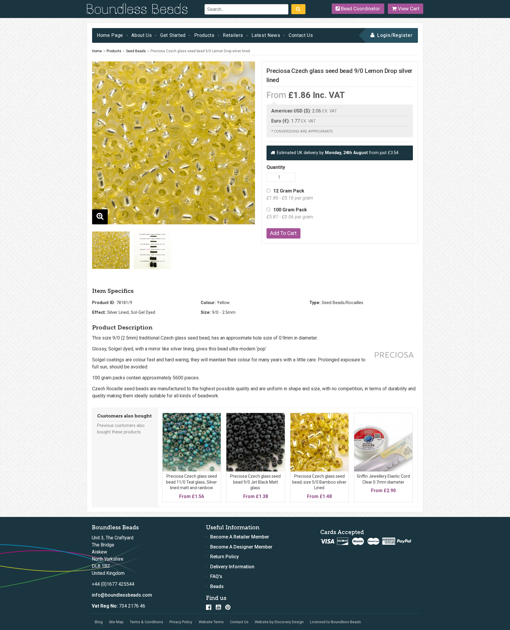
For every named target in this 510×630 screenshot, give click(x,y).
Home (97, 51)
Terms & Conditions (146, 622)
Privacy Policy (180, 622)
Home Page (110, 35)
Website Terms (211, 622)
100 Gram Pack (290, 213)
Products (204, 35)
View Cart (408, 9)
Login (383, 35)
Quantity (276, 167)
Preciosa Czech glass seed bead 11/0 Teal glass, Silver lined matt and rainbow (191, 482)
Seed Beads (136, 51)
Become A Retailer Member (239, 537)
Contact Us (301, 35)
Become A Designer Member (241, 547)
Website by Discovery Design (279, 622)
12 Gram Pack (290, 194)
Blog (99, 622)
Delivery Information (232, 566)
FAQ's (216, 576)
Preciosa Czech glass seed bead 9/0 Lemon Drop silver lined (200, 51)
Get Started (173, 35)
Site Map (116, 622)
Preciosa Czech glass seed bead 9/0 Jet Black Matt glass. (255, 482)
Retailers (233, 35)
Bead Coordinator (360, 9)
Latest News (265, 35)
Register (403, 35)
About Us (141, 35)
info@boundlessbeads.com (122, 595)
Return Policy (224, 556)
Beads (217, 586)
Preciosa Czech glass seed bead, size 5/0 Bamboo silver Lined (319, 482)
